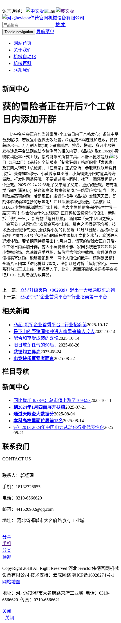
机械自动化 (25, 56)
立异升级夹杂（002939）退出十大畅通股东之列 (67, 290)
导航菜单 (45, 31)
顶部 (6, 557)
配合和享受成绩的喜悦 (36, 338)
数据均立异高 (27, 351)
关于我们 (23, 50)
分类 (6, 550)
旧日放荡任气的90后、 (36, 345)
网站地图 (11, 581)
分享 (6, 536)
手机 (6, 543)
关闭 (9, 617)
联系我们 (23, 70)
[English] (65, 11)
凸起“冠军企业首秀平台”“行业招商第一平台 (63, 296)
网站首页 (23, 43)
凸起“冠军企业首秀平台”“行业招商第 (50, 324)
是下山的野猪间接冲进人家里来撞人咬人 (54, 331)
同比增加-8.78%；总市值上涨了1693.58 (52, 400)
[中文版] (35, 11)
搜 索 (60, 24)
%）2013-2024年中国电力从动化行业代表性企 (59, 427)
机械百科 (23, 63)
